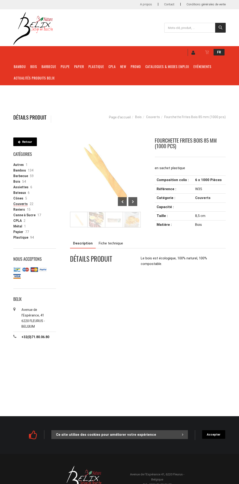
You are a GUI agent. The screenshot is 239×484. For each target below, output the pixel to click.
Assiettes (20, 187)
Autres (18, 165)
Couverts (153, 117)
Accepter (214, 434)
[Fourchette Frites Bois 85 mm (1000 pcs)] (105, 141)
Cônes (18, 198)
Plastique (96, 66)
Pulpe (65, 66)
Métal (17, 226)
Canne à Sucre (24, 215)
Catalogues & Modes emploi (167, 66)
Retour (26, 142)
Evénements (202, 66)
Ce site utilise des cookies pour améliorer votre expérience (106, 435)
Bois (33, 66)
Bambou (20, 66)
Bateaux (19, 193)
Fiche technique (111, 243)
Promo (136, 66)
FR (219, 52)
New (123, 66)
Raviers (19, 209)
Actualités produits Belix (34, 78)
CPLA (112, 66)
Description (83, 243)
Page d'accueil (120, 117)
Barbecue (49, 66)
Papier (79, 66)
